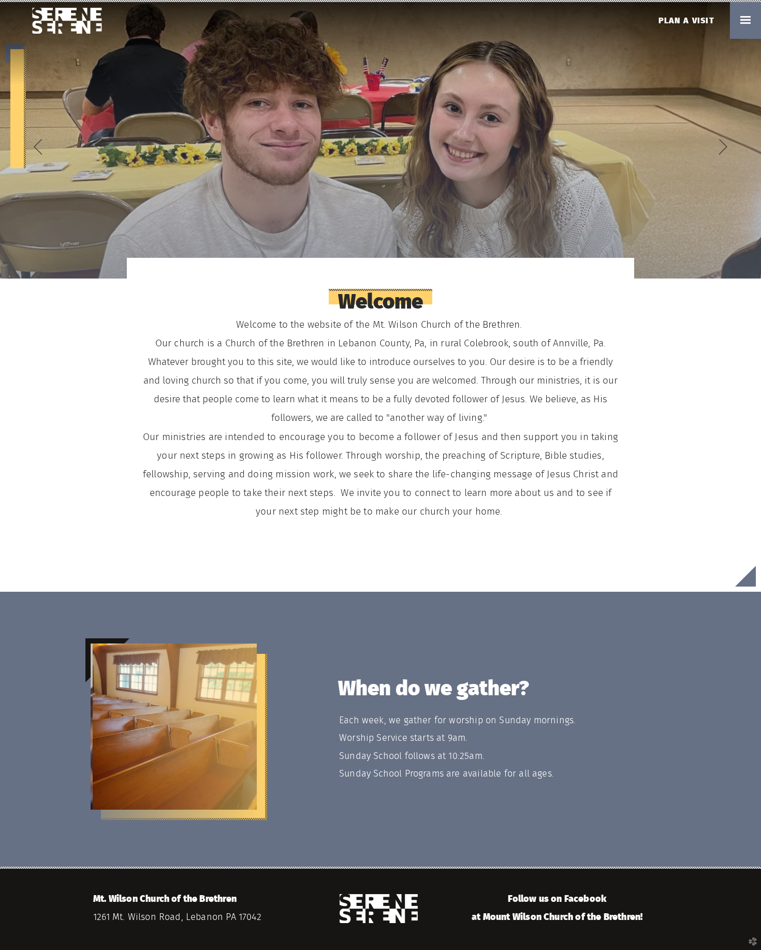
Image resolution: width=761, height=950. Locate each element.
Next (723, 147)
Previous (38, 147)
